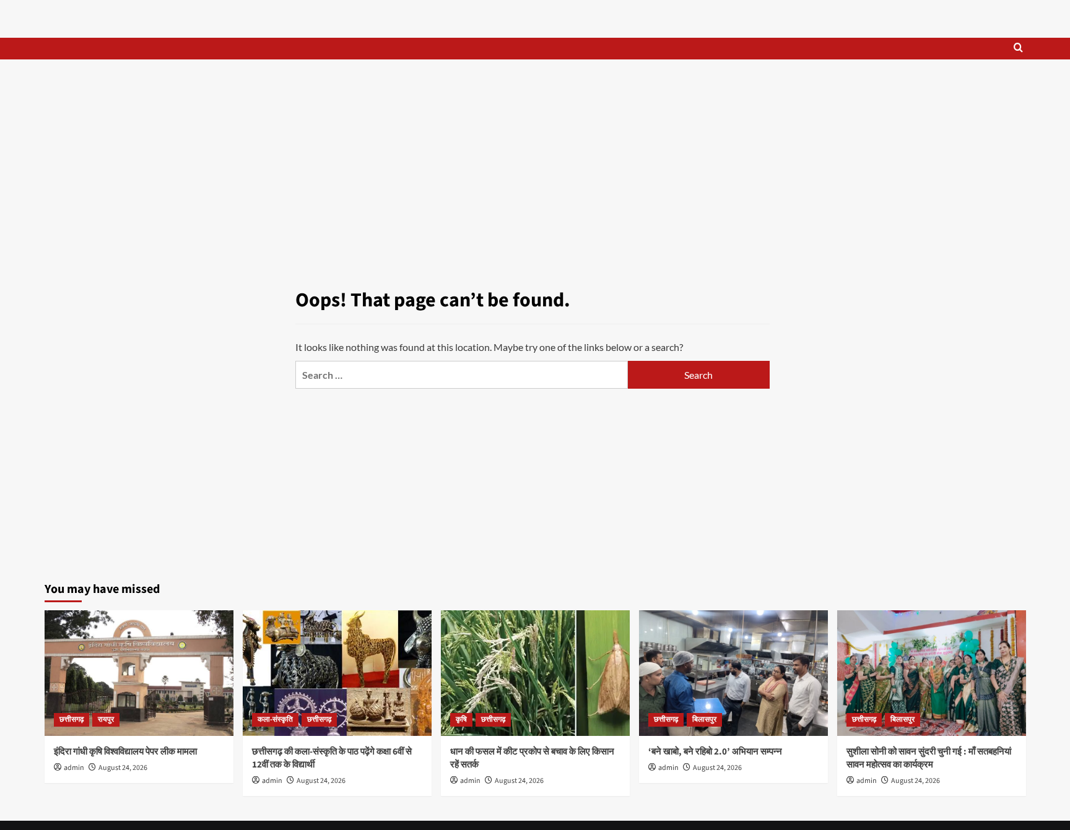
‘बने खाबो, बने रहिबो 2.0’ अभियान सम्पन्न (715, 751)
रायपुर (106, 719)
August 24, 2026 (122, 768)
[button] (1018, 48)
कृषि (461, 719)
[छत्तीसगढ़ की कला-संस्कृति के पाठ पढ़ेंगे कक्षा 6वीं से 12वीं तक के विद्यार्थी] (337, 673)
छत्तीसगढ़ (71, 719)
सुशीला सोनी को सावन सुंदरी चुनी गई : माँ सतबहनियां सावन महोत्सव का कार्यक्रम (928, 758)
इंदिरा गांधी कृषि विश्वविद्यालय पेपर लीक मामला (125, 751)
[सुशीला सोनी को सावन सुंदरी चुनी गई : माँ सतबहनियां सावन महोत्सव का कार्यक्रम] (931, 673)
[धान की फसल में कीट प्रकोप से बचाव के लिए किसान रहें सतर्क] (535, 673)
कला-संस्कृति (275, 719)
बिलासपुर (704, 719)
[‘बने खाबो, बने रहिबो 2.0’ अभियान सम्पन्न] (733, 673)
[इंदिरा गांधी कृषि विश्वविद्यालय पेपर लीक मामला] (139, 673)
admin (74, 768)
